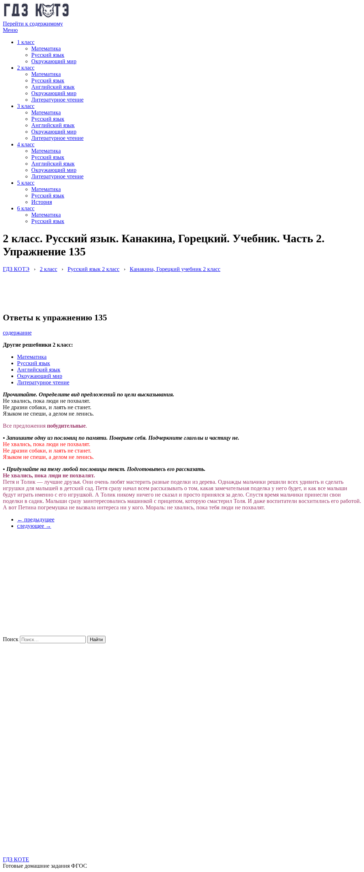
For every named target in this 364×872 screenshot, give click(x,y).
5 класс (25, 183)
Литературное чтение (57, 100)
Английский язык (53, 87)
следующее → (34, 526)
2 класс (25, 68)
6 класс (25, 208)
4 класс (25, 144)
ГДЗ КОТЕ (16, 859)
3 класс (25, 106)
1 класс (25, 42)
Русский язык (47, 55)
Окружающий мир (53, 61)
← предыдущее (35, 519)
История (41, 202)
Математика (46, 48)
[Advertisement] (132, 288)
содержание (17, 333)
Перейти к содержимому (33, 24)
